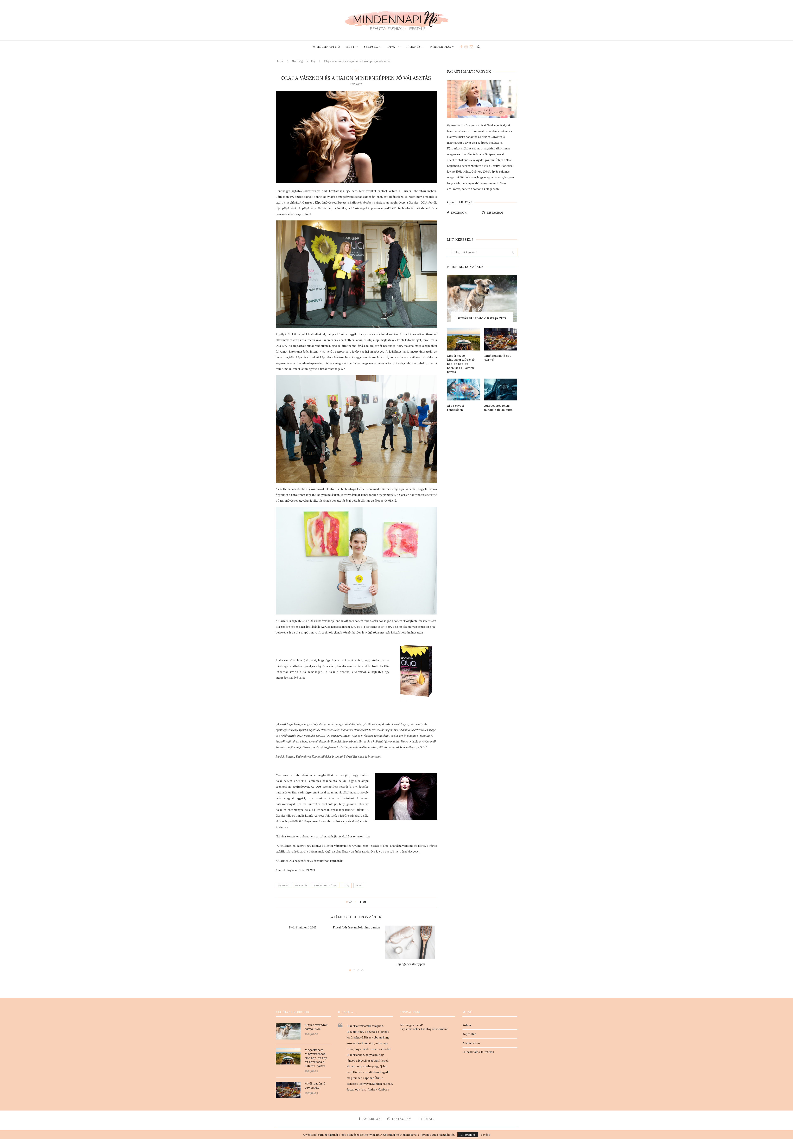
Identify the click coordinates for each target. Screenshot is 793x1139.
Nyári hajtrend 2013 (302, 927)
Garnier (283, 885)
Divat (392, 47)
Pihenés (413, 47)
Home (280, 61)
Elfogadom (468, 1135)
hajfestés (301, 885)
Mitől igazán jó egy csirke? (497, 358)
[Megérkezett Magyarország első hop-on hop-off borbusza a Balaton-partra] (463, 339)
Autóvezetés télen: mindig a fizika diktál (498, 408)
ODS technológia (325, 885)
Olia (359, 885)
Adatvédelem (471, 1043)
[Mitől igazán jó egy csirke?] (500, 339)
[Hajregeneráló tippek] (410, 942)
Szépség (371, 47)
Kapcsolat (469, 1034)
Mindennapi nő (326, 47)
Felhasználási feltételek (478, 1052)
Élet (350, 47)
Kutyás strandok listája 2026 (481, 318)
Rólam (466, 1025)
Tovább (485, 1134)
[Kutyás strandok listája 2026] (482, 298)
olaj (346, 885)
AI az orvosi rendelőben (455, 408)
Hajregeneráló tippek (410, 964)
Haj (313, 61)
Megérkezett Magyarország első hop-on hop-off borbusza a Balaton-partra (461, 364)
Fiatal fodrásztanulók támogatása (356, 927)
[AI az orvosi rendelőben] (463, 390)
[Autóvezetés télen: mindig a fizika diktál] (500, 390)
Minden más (440, 47)
